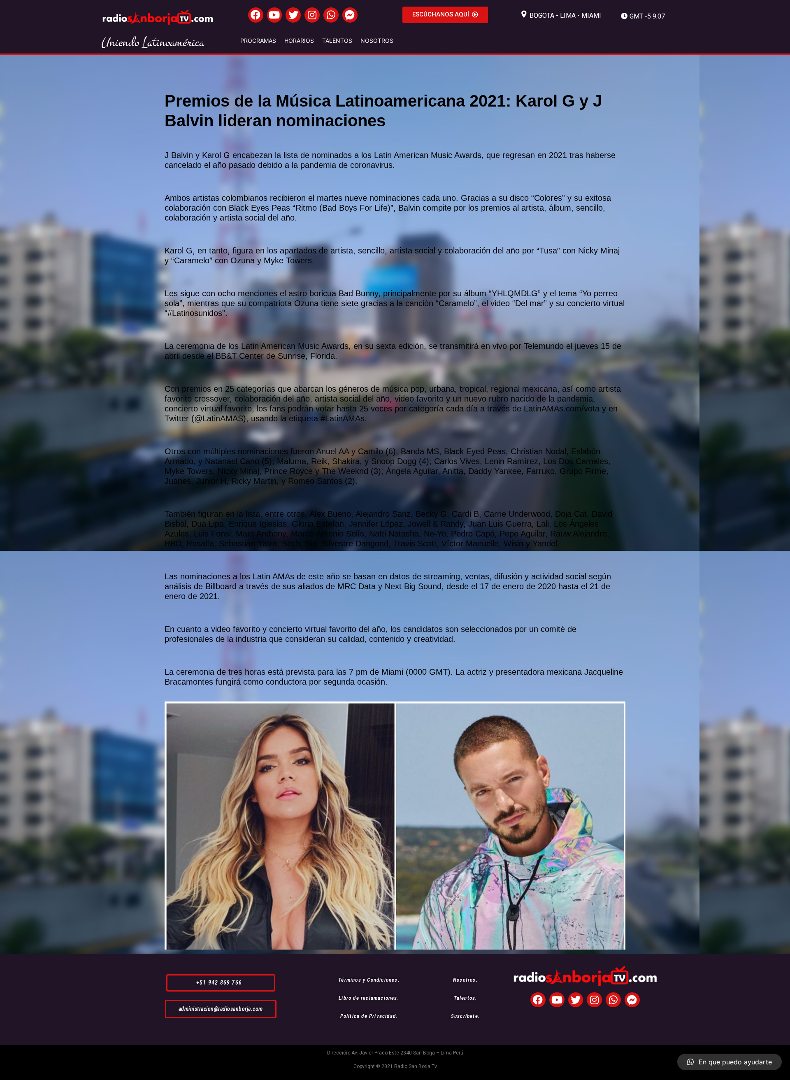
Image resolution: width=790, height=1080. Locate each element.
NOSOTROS (376, 40)
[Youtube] (274, 15)
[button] (445, 15)
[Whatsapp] (331, 15)
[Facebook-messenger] (350, 15)
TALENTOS (337, 40)
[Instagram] (312, 15)
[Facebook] (255, 15)
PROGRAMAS (258, 40)
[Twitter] (293, 15)
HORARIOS (299, 40)
